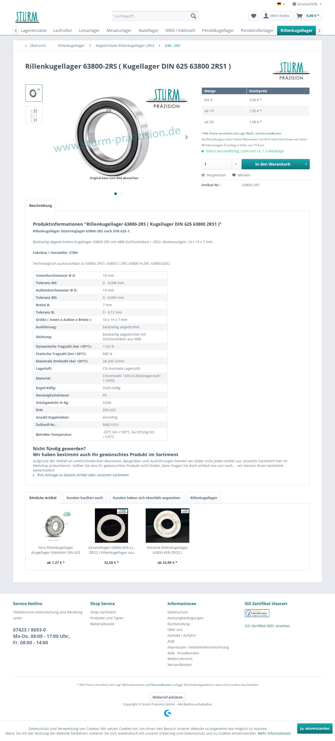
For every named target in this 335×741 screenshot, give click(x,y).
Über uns (175, 629)
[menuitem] (155, 16)
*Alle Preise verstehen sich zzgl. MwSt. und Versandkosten (241, 133)
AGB (171, 641)
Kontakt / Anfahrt (182, 635)
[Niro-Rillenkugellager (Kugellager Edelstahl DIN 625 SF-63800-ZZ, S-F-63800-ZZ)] (55, 525)
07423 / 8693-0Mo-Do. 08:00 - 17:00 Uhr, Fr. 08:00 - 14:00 (41, 636)
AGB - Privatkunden (183, 653)
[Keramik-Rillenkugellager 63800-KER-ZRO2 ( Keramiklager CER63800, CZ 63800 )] (167, 525)
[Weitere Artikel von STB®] (291, 70)
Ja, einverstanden (315, 728)
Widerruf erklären (168, 697)
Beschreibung (40, 205)
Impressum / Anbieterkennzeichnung (198, 647)
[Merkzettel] (253, 16)
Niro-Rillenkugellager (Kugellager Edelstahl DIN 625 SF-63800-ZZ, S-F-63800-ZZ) (55, 550)
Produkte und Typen (107, 618)
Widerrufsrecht (180, 658)
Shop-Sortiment (103, 612)
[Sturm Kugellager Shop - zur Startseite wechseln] (27, 17)
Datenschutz (178, 612)
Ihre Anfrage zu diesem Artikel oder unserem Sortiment (82, 475)
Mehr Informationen (274, 733)
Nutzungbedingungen (186, 618)
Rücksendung (179, 624)
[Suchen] (193, 16)
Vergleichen (216, 175)
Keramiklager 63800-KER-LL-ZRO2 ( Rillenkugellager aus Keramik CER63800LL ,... (112, 550)
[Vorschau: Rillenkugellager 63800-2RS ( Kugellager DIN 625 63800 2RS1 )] (33, 93)
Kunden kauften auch (84, 497)
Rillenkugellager (203, 497)
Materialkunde (102, 624)
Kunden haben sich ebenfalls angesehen (146, 497)
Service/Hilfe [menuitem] (307, 4)
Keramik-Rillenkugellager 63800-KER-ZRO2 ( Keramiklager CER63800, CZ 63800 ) (167, 550)
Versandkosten (180, 664)
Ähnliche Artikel (42, 497)
